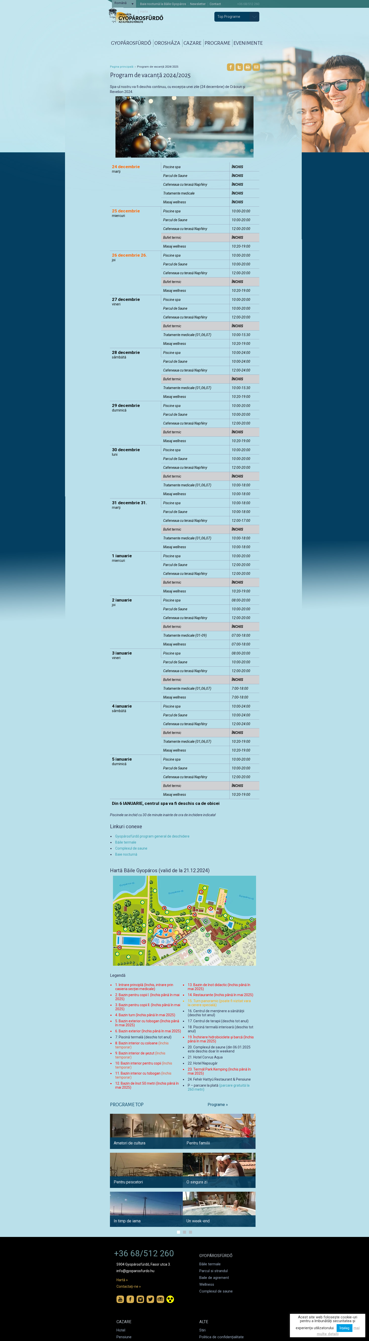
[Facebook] (230, 67)
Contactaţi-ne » (128, 1286)
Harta (144, 11)
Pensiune (124, 1337)
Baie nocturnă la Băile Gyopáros (163, 4)
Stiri (202, 1330)
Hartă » (122, 1280)
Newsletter (198, 4)
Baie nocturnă (126, 854)
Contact (215, 4)
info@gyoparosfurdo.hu (135, 1271)
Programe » (218, 1104)
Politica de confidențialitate (221, 1337)
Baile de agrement (214, 1277)
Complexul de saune (131, 848)
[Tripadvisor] (160, 1299)
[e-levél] (256, 67)
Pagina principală (121, 66)
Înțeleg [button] (344, 1328)
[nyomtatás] (248, 67)
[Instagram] (140, 1299)
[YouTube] (120, 1299)
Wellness (206, 1284)
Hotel (120, 1330)
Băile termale (125, 842)
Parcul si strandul (213, 1271)
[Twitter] (239, 67)
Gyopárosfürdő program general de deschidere (152, 836)
